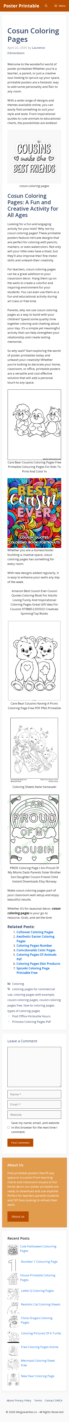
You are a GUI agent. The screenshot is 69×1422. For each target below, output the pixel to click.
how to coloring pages (39, 1005)
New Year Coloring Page (37, 1376)
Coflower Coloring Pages (34, 932)
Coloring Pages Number (34, 946)
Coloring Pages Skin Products (38, 964)
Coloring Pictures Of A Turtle (41, 1333)
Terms (38, 1400)
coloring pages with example (34, 994)
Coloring (18, 984)
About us (18, 1216)
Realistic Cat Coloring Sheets (40, 1304)
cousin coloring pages (22, 1000)
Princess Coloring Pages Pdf (31, 1022)
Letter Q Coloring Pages (37, 1291)
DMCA (58, 1400)
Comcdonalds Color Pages (35, 950)
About (10, 1400)
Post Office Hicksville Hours (31, 1016)
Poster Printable (21, 6)
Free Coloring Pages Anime (39, 1347)
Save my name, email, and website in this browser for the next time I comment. (35, 1127)
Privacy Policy (23, 1400)
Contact (49, 1400)
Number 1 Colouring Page (39, 1261)
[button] (46, 6)
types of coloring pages (23, 1011)
